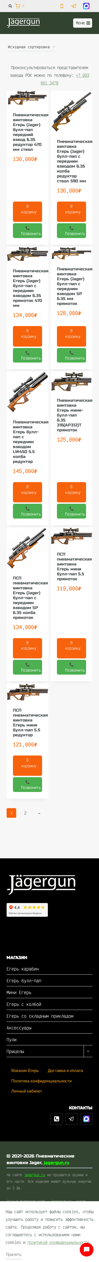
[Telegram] (71, 1119)
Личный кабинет (26, 1091)
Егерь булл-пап (24, 980)
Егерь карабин (23, 969)
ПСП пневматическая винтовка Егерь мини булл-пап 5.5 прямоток (74, 566)
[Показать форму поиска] (9, 6)
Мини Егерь (19, 992)
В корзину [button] (29, 209)
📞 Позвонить (31, 230)
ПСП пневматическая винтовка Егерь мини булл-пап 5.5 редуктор (30, 722)
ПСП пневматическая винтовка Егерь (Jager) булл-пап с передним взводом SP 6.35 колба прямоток (30, 598)
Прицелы (15, 1051)
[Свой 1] (87, 1119)
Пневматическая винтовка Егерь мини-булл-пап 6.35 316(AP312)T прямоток (74, 415)
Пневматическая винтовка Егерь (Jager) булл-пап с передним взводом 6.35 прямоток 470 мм (30, 288)
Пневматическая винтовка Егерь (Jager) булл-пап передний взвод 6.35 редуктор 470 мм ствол (30, 132)
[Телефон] (57, 1119)
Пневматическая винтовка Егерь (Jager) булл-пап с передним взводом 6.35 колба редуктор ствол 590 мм (74, 161)
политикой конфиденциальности (58, 1242)
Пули (11, 1039)
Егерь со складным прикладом (40, 1016)
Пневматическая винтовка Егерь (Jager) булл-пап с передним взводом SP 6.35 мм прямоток (74, 286)
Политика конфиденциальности (41, 1081)
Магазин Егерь (25, 1070)
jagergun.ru (56, 1162)
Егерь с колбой (24, 1004)
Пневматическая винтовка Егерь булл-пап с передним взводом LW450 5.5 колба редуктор (30, 442)
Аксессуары (19, 1028)
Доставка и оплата (65, 1070)
